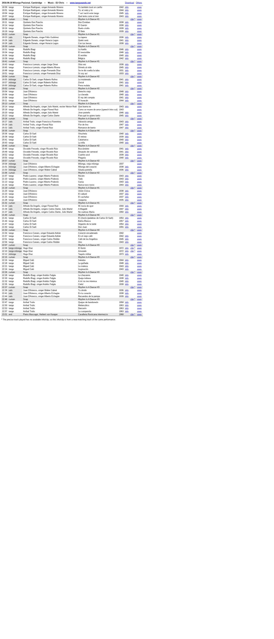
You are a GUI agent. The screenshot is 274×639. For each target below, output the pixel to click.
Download (129, 3)
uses (139, 7)
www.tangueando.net (80, 3)
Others (139, 3)
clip (132, 19)
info (126, 7)
